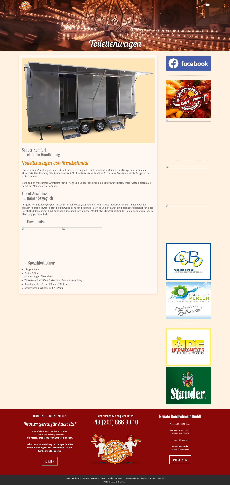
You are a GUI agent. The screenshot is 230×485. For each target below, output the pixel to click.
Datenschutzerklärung (132, 478)
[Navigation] (207, 4)
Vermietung (95, 478)
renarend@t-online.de (180, 440)
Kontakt (110, 478)
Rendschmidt (76, 478)
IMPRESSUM (180, 459)
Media (103, 478)
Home (68, 478)
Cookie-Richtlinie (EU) (148, 478)
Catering (86, 478)
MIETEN (49, 461)
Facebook (161, 478)
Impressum (118, 478)
